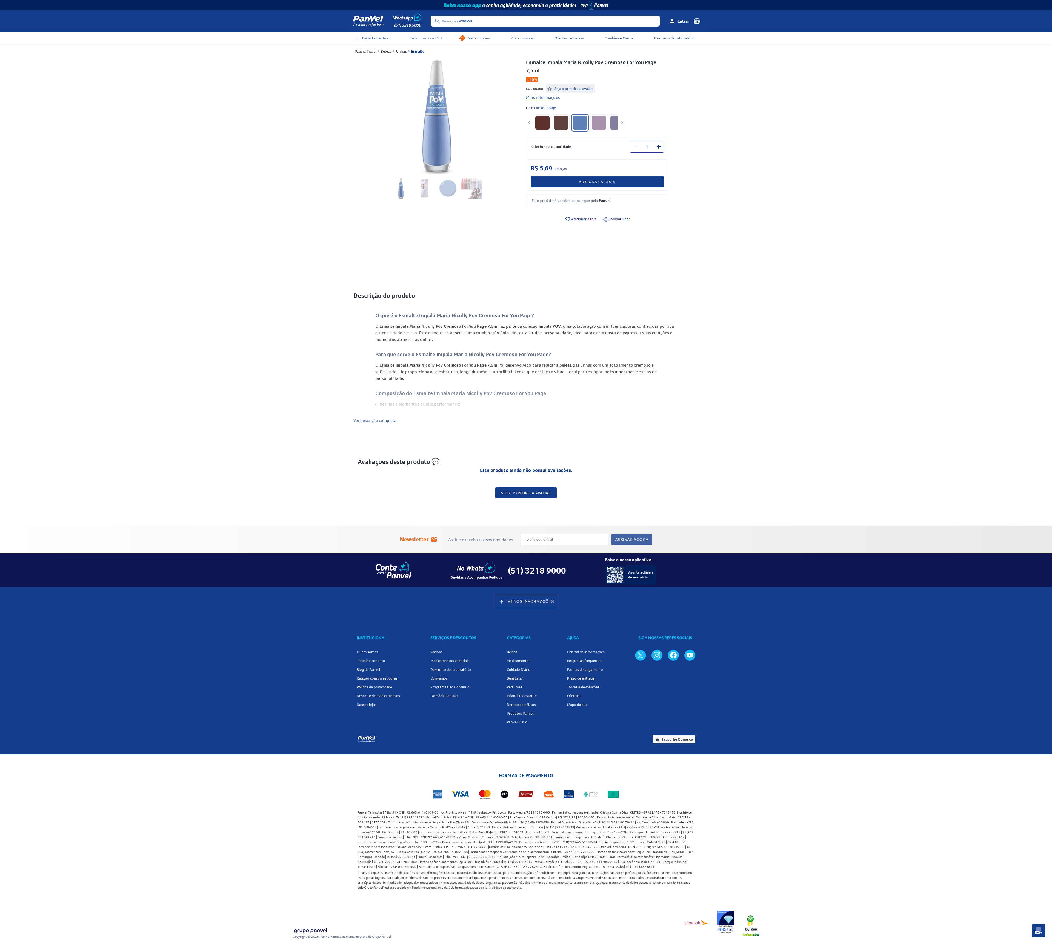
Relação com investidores (377, 678)
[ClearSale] (696, 922)
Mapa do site (577, 704)
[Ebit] (725, 922)
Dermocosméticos (521, 704)
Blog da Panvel (368, 669)
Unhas (401, 51)
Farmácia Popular (444, 695)
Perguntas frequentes (584, 660)
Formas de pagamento (585, 669)
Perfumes (514, 687)
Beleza (386, 51)
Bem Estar (515, 678)
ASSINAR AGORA (631, 539)
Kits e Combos (522, 38)
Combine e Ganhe (619, 38)
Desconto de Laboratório (674, 38)
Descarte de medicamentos (378, 695)
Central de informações (586, 651)
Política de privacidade (374, 687)
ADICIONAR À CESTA (597, 181)
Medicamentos (518, 660)
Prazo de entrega (580, 678)
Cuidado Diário (518, 669)
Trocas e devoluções (583, 687)
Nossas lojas (366, 704)
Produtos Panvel (520, 713)
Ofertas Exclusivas (569, 38)
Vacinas (436, 651)
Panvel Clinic (517, 722)
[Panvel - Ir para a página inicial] (368, 21)
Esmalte (417, 51)
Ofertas (573, 695)
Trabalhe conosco (371, 660)
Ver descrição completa (374, 420)
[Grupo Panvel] (310, 929)
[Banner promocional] (526, 5)
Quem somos (367, 651)
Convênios (439, 678)
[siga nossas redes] (640, 655)
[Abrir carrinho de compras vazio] (697, 20)
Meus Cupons (479, 38)
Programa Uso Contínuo (450, 687)
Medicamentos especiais (449, 660)
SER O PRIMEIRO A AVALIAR (526, 492)
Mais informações (543, 97)
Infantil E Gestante (522, 695)
